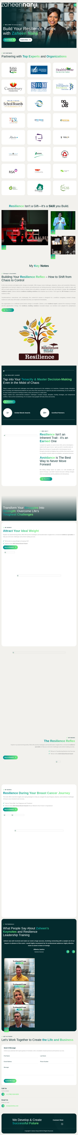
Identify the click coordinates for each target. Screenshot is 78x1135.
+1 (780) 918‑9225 (12, 1094)
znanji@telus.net (12, 1106)
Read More (9, 310)
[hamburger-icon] (75, 4)
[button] (67, 951)
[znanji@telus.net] (3, 1105)
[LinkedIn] (62, 1124)
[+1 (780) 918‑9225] (3, 1094)
